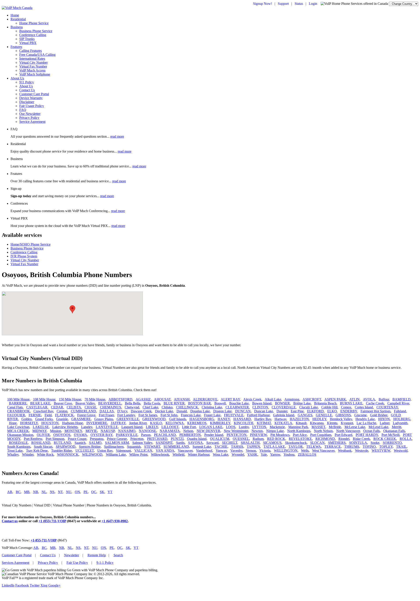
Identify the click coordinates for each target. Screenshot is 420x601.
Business (16, 27)
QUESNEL (241, 439)
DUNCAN (243, 411)
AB (9, 492)
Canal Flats (15, 407)
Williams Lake (116, 454)
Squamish (134, 446)
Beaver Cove (63, 403)
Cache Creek (375, 403)
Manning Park (298, 427)
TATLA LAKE (274, 446)
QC (93, 492)
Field (48, 415)
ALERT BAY (230, 399)
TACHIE (221, 446)
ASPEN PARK (335, 399)
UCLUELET (84, 450)
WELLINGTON (286, 450)
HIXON (384, 419)
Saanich (80, 443)
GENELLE (324, 415)
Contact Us (27, 90)
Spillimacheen (114, 446)
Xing (43, 585)
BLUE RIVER (174, 403)
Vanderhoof (204, 450)
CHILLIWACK (187, 407)
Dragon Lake (222, 411)
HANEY (224, 419)
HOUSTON (50, 423)
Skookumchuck (296, 443)
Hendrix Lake (365, 419)
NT (60, 492)
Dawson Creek (141, 411)
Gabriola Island (283, 415)
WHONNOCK (68, 454)
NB (35, 492)
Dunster (281, 411)
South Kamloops (18, 446)
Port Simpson (55, 439)
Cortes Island (364, 407)
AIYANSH (182, 399)
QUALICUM (219, 439)
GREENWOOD (154, 419)
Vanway (221, 450)
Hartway (280, 419)
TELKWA (313, 446)
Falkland (400, 411)
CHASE (90, 407)
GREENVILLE (128, 419)
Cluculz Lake (308, 407)
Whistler (27, 454)
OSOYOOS (61, 435)
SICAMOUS (272, 443)
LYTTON (259, 427)
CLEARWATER (237, 407)
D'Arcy (122, 411)
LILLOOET (169, 427)
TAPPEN (253, 446)
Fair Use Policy (77, 562)
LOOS (230, 427)
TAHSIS (237, 446)
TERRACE (332, 446)
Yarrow (275, 454)
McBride (335, 427)
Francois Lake (191, 415)
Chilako (167, 407)
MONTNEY (73, 431)
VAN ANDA (165, 450)
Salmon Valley (142, 443)
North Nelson (323, 431)
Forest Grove (86, 415)
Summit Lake (201, 446)
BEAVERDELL (109, 403)
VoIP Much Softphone (34, 74)
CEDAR (57, 407)
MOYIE (91, 431)
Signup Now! (262, 3)
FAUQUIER (16, 415)
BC (18, 492)
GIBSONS (343, 415)
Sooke (375, 443)
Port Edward (343, 435)
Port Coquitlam (320, 435)
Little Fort (189, 427)
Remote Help (97, 555)
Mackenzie (277, 427)
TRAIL (401, 446)
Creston (62, 411)
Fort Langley (126, 415)
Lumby (244, 427)
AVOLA (369, 399)
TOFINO (369, 446)
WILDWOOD (92, 454)
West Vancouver (323, 450)
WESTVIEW (381, 450)
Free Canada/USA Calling (37, 54)
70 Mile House (95, 399)
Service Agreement (32, 121)
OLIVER (43, 435)
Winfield (178, 454)
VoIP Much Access (32, 70)
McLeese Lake (355, 427)
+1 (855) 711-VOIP (52, 521)
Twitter (35, 585)
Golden (26, 419)
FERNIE (35, 415)
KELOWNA (175, 423)
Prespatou (96, 439)
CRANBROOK (18, 411)
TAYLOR (296, 446)
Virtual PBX (28, 43)
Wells (305, 450)
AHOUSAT (162, 399)
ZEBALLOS (307, 454)
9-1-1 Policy (105, 562)
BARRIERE (18, 403)
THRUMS (351, 446)
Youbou (289, 454)
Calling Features (30, 51)
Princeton (137, 439)
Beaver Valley (85, 403)
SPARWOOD (65, 446)
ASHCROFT (312, 399)
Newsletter (71, 555)
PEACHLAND (165, 435)
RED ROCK (276, 439)
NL (44, 492)
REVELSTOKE (300, 439)
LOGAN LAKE (210, 427)
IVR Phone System (23, 256)
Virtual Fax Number (33, 66)
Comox (346, 407)
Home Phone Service (34, 23)
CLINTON (260, 407)
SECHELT (229, 443)
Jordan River (138, 423)
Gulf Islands (177, 419)
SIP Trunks (27, 39)
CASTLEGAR (36, 407)
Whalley (13, 454)
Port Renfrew (33, 439)
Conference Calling (32, 35)
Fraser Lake (212, 415)
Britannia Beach (325, 403)
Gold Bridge (378, 415)
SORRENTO (392, 443)
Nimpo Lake (275, 431)
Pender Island (213, 435)
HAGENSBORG (201, 419)
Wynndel (238, 454)
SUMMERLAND (176, 446)
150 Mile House (70, 399)
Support (283, 3)
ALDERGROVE (205, 399)
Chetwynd (132, 407)
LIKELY (152, 427)
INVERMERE (96, 423)
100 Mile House (18, 399)
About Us (17, 78)
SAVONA (195, 443)
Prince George (117, 439)
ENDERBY (348, 411)
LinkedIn (8, 585)
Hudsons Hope (72, 423)
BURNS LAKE (351, 403)
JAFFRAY (118, 423)
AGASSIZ (143, 399)
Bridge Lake (302, 403)
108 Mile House (44, 399)
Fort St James (147, 415)
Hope (13, 423)
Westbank (345, 450)
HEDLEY (319, 419)
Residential (18, 19)
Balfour (384, 399)
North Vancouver (348, 431)
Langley (86, 427)
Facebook (22, 585)
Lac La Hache (366, 423)
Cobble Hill (329, 407)
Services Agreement (15, 562)
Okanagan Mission (20, 435)
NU (68, 492)
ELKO (332, 411)
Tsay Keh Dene (37, 450)
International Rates (32, 58)
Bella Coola (152, 403)
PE (86, 492)
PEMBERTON (190, 435)
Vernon (251, 450)
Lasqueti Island (131, 427)
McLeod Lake (378, 427)
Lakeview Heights (65, 427)
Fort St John (169, 415)
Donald (182, 411)
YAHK (252, 454)
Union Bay (104, 450)
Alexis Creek (252, 399)
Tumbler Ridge (61, 450)
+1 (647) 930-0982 (115, 521)
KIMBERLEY (220, 423)
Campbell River (398, 403)
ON (77, 492)
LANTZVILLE (107, 427)
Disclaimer (26, 102)
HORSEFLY (29, 423)
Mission (55, 431)
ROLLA (406, 439)
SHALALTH (250, 443)
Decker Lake (164, 411)
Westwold (401, 450)
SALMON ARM (117, 443)
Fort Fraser (106, 415)
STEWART (152, 446)
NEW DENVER (208, 431)
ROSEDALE (18, 443)
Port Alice (300, 435)
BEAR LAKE (40, 403)
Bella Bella (132, 403)
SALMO (95, 443)
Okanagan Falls (394, 431)
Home (14, 15)
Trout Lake (15, 450)
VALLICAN (143, 450)
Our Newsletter (29, 114)
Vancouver (185, 450)
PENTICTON (237, 435)
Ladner (384, 423)
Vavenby (236, 450)
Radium (258, 439)
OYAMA (80, 435)
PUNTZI (177, 439)
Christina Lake (212, 407)
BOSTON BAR (199, 403)
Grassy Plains (103, 419)
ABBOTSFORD (120, 399)
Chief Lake (150, 407)
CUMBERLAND (83, 411)
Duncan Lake (263, 411)
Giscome (360, 415)
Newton (257, 431)
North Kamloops (298, 431)
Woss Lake (220, 454)
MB (27, 492)
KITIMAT (264, 423)
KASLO (156, 423)
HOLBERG (401, 419)
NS (52, 492)
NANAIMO (126, 431)
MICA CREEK (18, 431)
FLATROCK (64, 415)
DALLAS (107, 411)
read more (117, 136)
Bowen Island (261, 403)
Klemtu (332, 423)
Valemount (123, 450)
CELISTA (74, 407)
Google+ (54, 585)
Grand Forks (44, 419)
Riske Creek (361, 439)
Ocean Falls (371, 431)
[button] (72, 309)
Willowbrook (160, 454)
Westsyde (361, 450)
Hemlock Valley (341, 419)
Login (313, 3)
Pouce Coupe (77, 439)
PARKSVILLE (127, 435)
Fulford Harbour (258, 415)
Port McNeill (390, 435)
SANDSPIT (164, 443)
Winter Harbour (198, 454)
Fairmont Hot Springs (375, 411)
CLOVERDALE (284, 407)
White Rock (45, 454)
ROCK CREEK (384, 439)
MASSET (318, 427)
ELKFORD (315, 411)
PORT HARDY (367, 435)
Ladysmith (400, 423)
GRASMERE (81, 419)
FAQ (22, 110)
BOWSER (282, 403)
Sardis (180, 443)
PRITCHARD (157, 439)
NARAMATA (170, 431)
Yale (264, 454)
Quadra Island (196, 439)
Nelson (188, 431)
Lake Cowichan (18, 427)
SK (102, 492)
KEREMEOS (196, 423)
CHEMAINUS (110, 407)
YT (110, 492)
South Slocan (43, 446)
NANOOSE (147, 431)
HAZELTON (299, 419)
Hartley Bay (262, 419)
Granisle (62, 419)
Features (16, 47)
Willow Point (138, 454)
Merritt (396, 427)
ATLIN (354, 399)
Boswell (220, 403)
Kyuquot (347, 423)
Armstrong (291, 399)
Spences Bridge (90, 446)
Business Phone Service (35, 31)
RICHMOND (325, 439)
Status (299, 3)
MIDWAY (39, 431)
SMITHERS (337, 443)
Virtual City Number (33, 62)
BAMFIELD (401, 399)
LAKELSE (41, 427)
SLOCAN (317, 443)
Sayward (212, 443)
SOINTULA (358, 443)
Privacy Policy (29, 117)
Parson (145, 435)
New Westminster (236, 431)
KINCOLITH (243, 423)
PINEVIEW (258, 435)
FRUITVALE (233, 415)
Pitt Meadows (279, 435)
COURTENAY (387, 407)
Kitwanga (317, 423)
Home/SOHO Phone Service (30, 244)
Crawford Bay (43, 411)
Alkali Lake (273, 399)
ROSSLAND (40, 443)
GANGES (305, 415)
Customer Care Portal (34, 94)
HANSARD (242, 419)
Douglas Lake (200, 411)
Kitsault (301, 423)
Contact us (10, 521)
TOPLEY (386, 446)
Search (118, 555)
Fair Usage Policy (31, 106)
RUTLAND (62, 443)
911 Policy (26, 82)
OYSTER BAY (101, 435)
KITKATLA (283, 423)
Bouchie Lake (239, 403)
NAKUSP (108, 431)
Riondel (343, 439)
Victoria (264, 450)
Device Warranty (31, 98)
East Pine (297, 411)
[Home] (17, 8)
